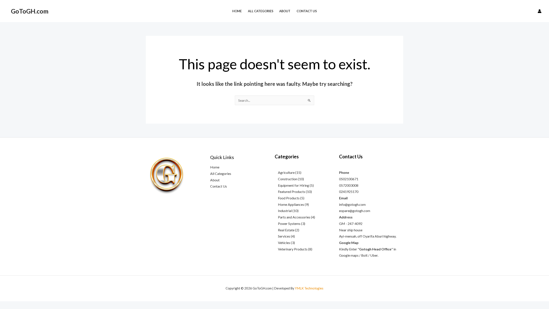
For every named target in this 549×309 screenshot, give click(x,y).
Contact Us (218, 186)
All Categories (220, 173)
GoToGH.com (29, 11)
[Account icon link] (539, 11)
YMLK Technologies (309, 288)
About (215, 180)
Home (214, 167)
